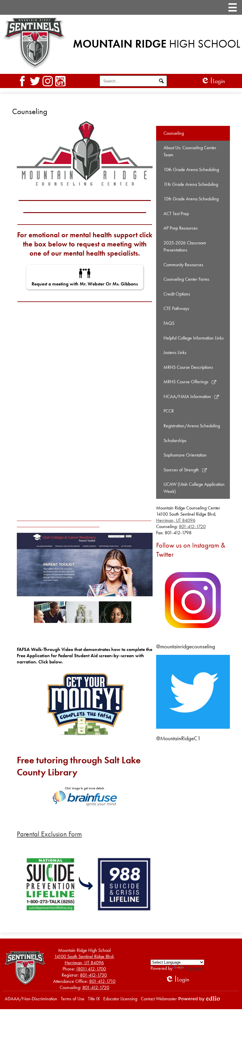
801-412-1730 (93, 975)
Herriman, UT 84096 (175, 520)
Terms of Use (72, 999)
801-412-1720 (192, 526)
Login (213, 81)
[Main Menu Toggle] (232, 7)
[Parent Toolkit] (85, 578)
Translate (193, 968)
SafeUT (60, 81)
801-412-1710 (102, 981)
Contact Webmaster (159, 999)
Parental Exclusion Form (49, 833)
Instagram (47, 81)
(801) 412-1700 (91, 969)
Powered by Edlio (199, 998)
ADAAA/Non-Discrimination (31, 999)
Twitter (35, 81)
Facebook (22, 81)
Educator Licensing (120, 999)
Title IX (94, 999)
